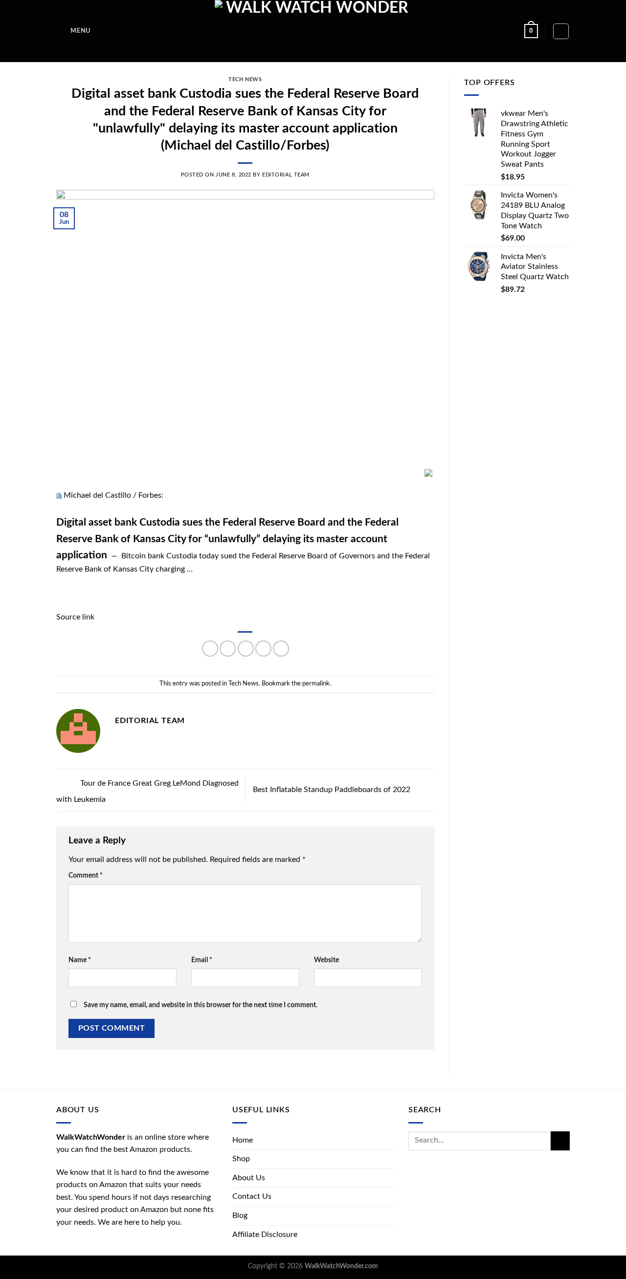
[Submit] (560, 1140)
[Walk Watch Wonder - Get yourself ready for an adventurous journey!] (313, 31)
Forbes (149, 495)
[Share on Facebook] (210, 648)
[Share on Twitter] (228, 648)
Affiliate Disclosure (264, 1234)
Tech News (245, 79)
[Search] (561, 31)
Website (326, 960)
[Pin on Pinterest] (263, 648)
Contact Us (251, 1196)
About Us (248, 1178)
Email (201, 960)
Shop (241, 1159)
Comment (85, 875)
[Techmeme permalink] (59, 495)
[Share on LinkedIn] (281, 648)
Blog (239, 1215)
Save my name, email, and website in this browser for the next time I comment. (200, 1005)
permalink (316, 683)
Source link (75, 617)
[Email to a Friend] (246, 648)
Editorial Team (286, 174)
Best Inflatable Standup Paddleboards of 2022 (332, 790)
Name (79, 960)
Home (242, 1140)
